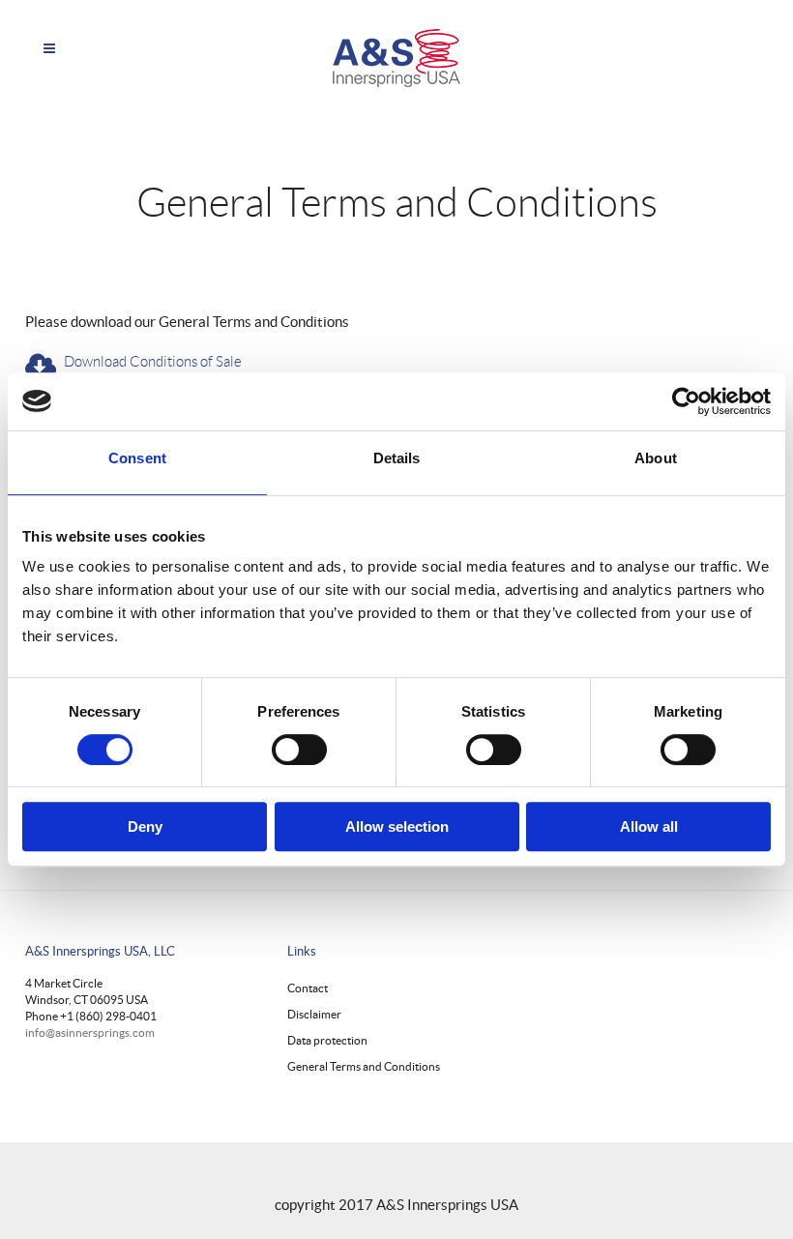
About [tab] (655, 458)
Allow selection (397, 826)
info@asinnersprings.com (90, 1032)
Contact (307, 988)
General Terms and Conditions (363, 1066)
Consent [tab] (137, 458)
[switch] (299, 749)
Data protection (327, 1040)
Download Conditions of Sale (153, 361)
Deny (145, 826)
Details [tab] (397, 458)
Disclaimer (314, 1014)
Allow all (649, 826)
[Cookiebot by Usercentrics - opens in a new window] (686, 401)
